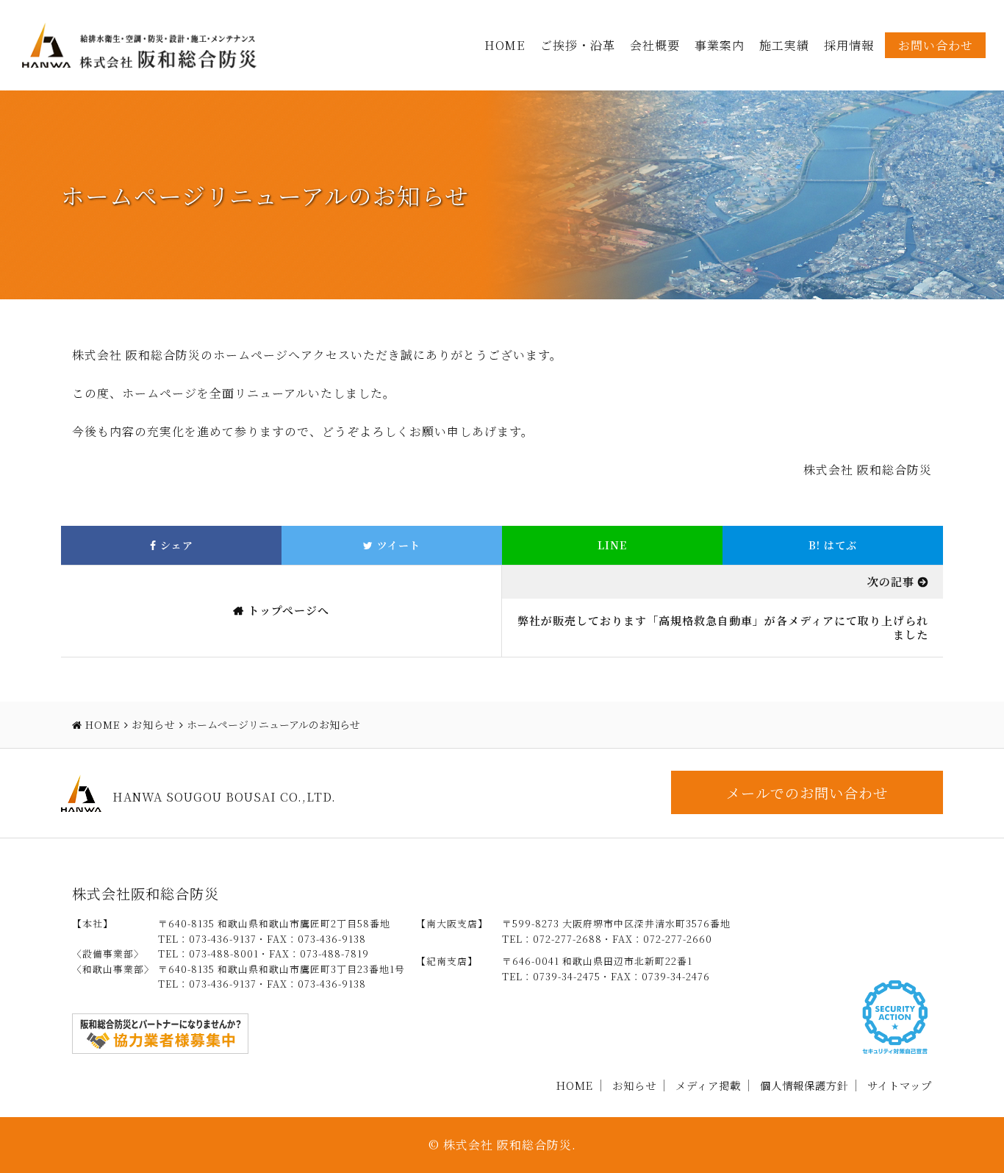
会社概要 (655, 45)
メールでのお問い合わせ (807, 792)
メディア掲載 (708, 1085)
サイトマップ (899, 1085)
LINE (612, 545)
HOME (505, 45)
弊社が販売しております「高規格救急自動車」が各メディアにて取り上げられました (722, 628)
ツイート (396, 545)
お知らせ (634, 1085)
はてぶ (832, 545)
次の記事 (890, 581)
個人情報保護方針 (804, 1085)
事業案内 (720, 45)
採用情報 (849, 45)
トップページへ (288, 610)
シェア (175, 545)
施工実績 (784, 45)
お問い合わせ (935, 45)
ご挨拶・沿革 (577, 45)
